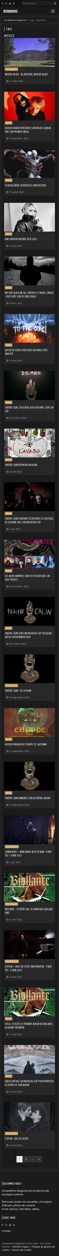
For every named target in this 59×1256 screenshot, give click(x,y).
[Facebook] (2, 3)
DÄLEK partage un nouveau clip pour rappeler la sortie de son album (29, 1083)
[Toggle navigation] (53, 11)
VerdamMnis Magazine (15, 20)
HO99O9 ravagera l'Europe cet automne (26, 744)
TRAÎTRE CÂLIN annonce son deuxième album (27, 798)
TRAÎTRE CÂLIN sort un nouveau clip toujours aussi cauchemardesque (28, 635)
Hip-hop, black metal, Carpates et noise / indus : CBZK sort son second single (29, 295)
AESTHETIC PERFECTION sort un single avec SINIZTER (26, 352)
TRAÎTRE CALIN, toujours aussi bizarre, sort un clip (29, 409)
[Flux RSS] (14, 3)
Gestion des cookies (22, 1249)
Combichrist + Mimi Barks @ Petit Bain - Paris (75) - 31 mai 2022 (28, 854)
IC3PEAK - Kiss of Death (16, 1139)
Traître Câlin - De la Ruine (18, 691)
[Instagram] (6, 3)
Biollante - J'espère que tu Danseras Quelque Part (29, 911)
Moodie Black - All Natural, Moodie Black (26, 74)
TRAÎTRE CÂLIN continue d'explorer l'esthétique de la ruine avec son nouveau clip (29, 520)
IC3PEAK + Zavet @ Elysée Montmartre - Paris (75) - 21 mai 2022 (28, 968)
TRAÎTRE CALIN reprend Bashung (21, 465)
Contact (6, 1231)
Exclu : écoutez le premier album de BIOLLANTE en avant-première (29, 1026)
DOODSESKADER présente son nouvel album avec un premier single (28, 130)
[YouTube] (10, 3)
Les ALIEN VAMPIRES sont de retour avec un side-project (27, 578)
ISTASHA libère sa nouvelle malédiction (25, 185)
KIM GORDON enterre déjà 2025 (21, 239)
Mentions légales (21, 1246)
